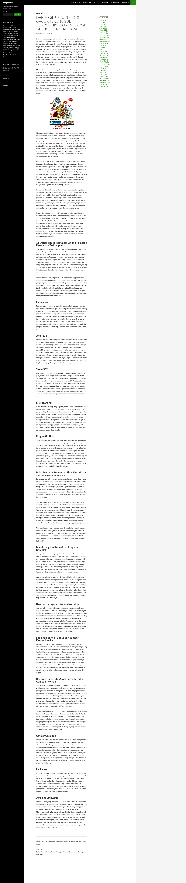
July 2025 (102, 45)
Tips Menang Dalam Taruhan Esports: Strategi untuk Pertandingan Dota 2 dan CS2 (11, 27)
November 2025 (104, 38)
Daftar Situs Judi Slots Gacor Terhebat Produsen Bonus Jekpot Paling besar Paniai (61, 841)
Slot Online (115, 2)
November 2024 (104, 61)
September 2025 (104, 41)
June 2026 (102, 24)
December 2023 (104, 82)
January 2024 (103, 80)
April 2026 (103, 28)
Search (5, 12)
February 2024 (104, 78)
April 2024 (103, 74)
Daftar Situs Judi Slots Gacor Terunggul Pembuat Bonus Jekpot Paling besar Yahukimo (61, 851)
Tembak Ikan (125, 2)
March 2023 (103, 86)
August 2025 (103, 43)
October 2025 (104, 40)
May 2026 (102, 26)
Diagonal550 (8, 2)
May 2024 (102, 72)
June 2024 (102, 71)
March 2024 (103, 76)
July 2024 (102, 69)
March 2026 (103, 30)
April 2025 (103, 51)
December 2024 (104, 59)
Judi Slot (96, 2)
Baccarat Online (75, 2)
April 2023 (103, 84)
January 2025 (103, 57)
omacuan (6, 85)
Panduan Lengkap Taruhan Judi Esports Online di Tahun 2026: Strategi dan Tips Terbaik (11, 33)
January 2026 (103, 34)
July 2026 (102, 22)
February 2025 (104, 55)
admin (50, 33)
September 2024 (104, 65)
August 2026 (103, 20)
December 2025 (104, 36)
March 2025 (103, 53)
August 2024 (103, 67)
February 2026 (104, 32)
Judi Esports (87, 2)
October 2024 (104, 63)
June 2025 (102, 47)
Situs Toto (6, 78)
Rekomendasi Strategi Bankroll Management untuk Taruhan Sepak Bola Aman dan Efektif (11, 47)
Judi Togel (105, 2)
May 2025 (102, 49)
